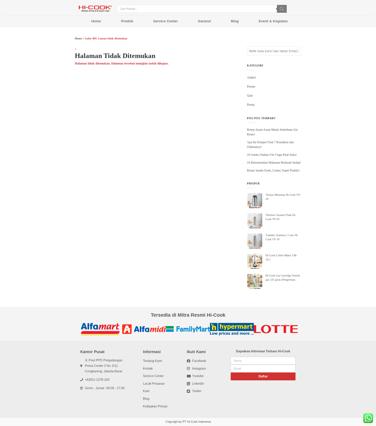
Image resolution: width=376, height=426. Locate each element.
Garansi (204, 21)
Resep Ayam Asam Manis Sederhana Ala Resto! (272, 132)
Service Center (165, 21)
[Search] (282, 9)
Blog (235, 21)
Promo (251, 86)
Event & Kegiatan (273, 21)
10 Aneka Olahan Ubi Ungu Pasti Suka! (272, 154)
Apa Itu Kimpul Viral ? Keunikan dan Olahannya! (270, 144)
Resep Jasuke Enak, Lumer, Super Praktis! (273, 170)
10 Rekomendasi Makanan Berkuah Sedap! (274, 162)
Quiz (250, 95)
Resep (251, 104)
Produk (127, 21)
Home (96, 21)
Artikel (251, 77)
